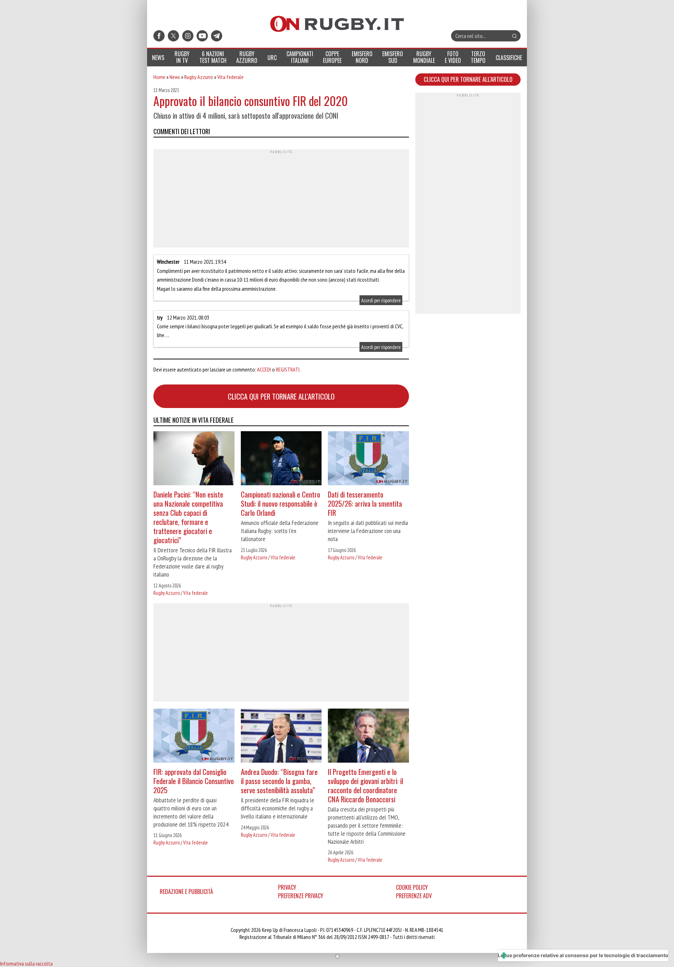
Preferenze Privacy (300, 896)
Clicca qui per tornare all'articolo (281, 396)
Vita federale (230, 76)
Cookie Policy (412, 887)
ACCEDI (264, 369)
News (175, 76)
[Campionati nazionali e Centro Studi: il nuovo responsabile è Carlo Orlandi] (281, 459)
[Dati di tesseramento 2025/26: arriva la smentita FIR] (368, 459)
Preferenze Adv (414, 896)
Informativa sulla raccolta (26, 963)
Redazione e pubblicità (186, 891)
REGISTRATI (287, 369)
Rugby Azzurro (198, 76)
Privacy (287, 887)
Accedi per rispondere (381, 300)
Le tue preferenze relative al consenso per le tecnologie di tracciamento (583, 955)
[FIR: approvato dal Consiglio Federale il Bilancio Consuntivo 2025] (193, 736)
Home (159, 76)
